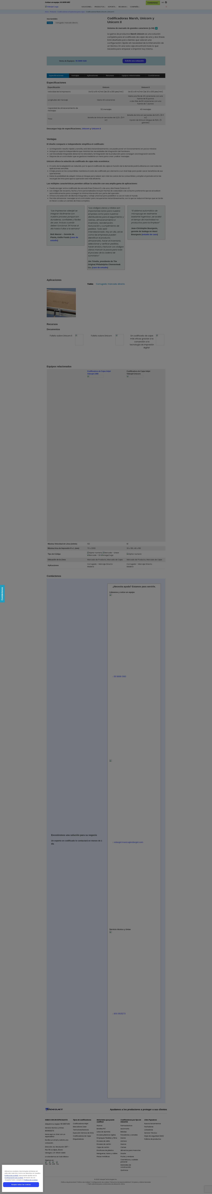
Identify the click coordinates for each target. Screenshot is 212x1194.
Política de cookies (11, 1175)
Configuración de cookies (14, 1178)
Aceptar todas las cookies (21, 1184)
